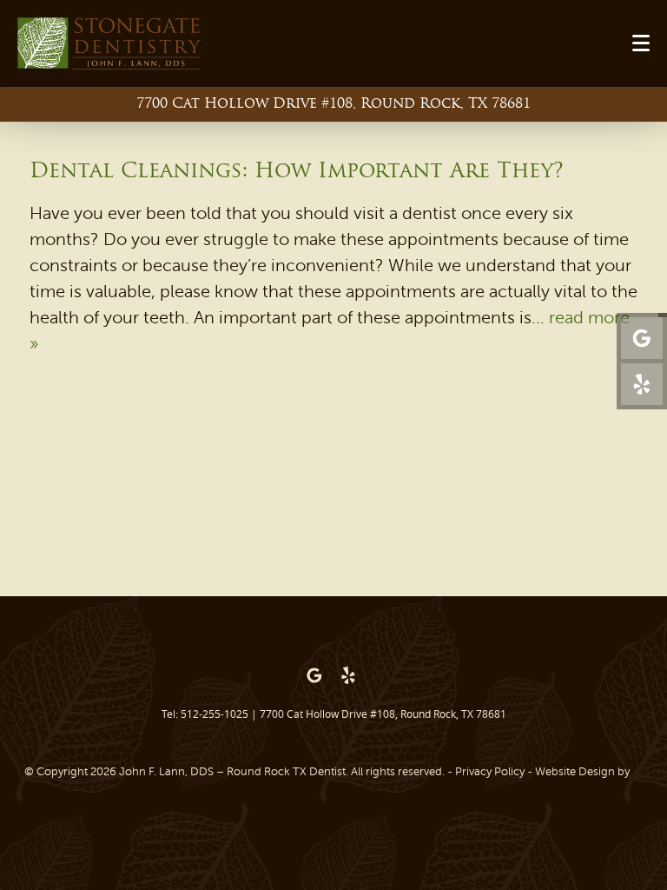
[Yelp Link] (642, 384)
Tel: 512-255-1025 (205, 714)
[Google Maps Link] (642, 338)
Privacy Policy (490, 772)
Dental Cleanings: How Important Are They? (297, 172)
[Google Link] (314, 675)
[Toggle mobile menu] (641, 43)
